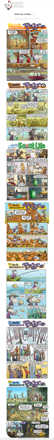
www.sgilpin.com (25, 19)
